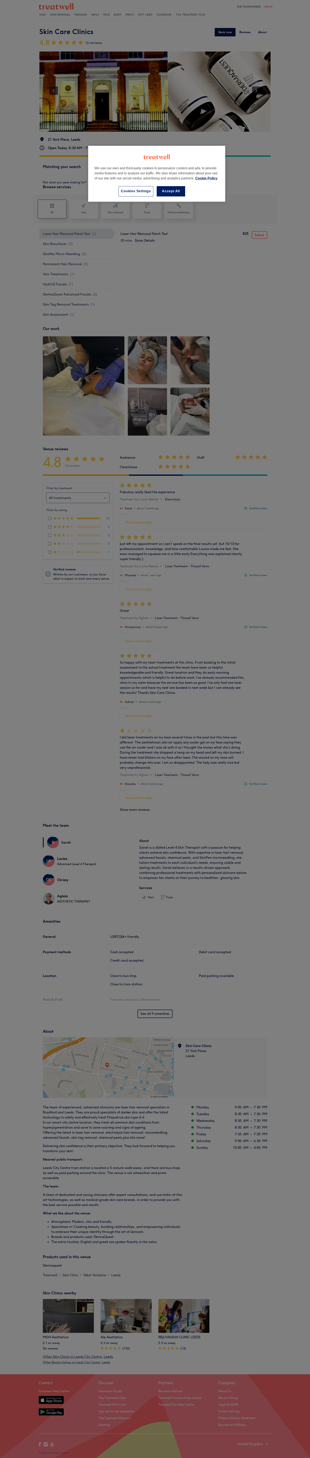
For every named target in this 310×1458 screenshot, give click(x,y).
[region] (156, 173)
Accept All (171, 191)
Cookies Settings (136, 191)
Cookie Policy (206, 178)
